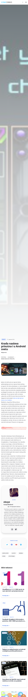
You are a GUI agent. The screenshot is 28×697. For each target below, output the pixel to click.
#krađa (21, 553)
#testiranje (12, 556)
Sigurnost (11, 357)
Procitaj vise (5, 595)
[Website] (12, 529)
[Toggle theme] (22, 2)
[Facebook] (11, 544)
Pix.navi (4, 632)
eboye (3, 339)
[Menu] (26, 2)
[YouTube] (16, 544)
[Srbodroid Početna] (6, 2)
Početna (3, 357)
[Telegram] (21, 544)
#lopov (14, 553)
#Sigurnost (4, 352)
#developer (5, 553)
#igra (3, 556)
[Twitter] (15, 529)
